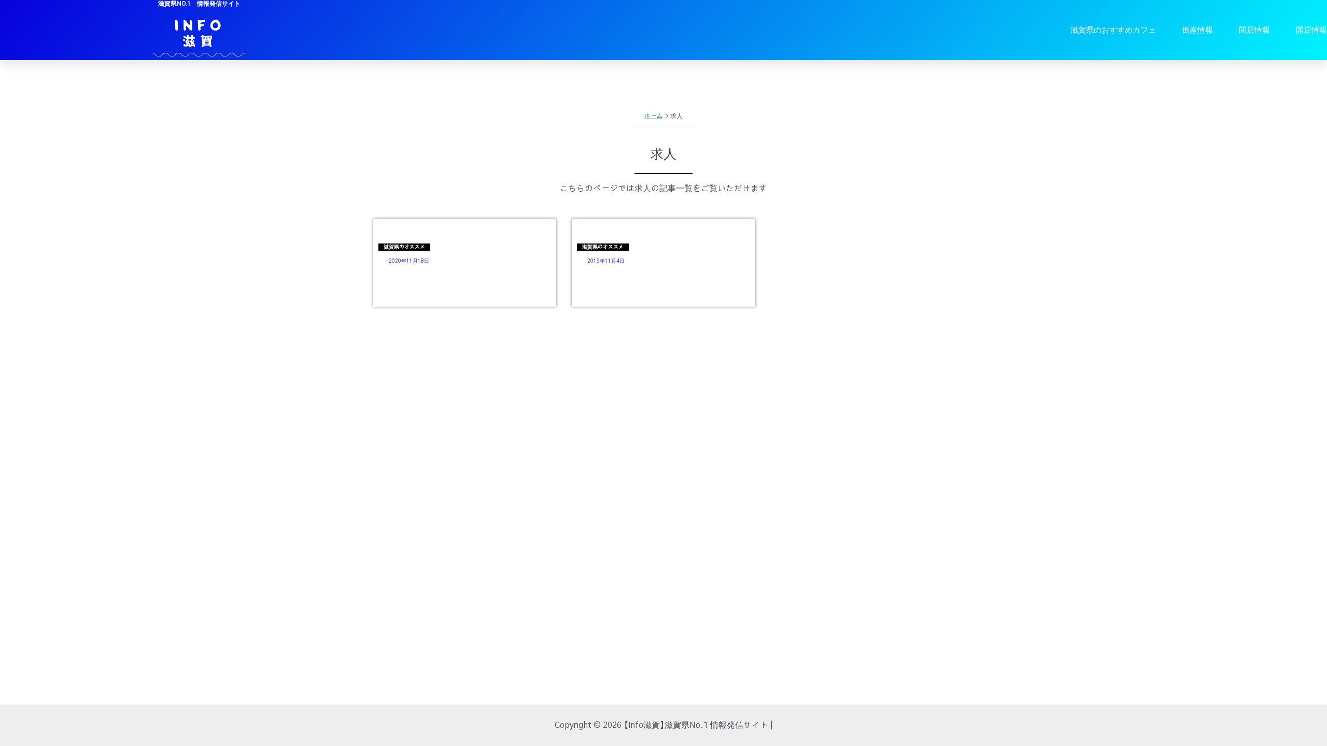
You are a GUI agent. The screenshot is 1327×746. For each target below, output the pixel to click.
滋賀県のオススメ (404, 247)
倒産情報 (1197, 30)
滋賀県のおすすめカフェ (1113, 30)
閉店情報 (1254, 30)
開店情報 (1311, 30)
